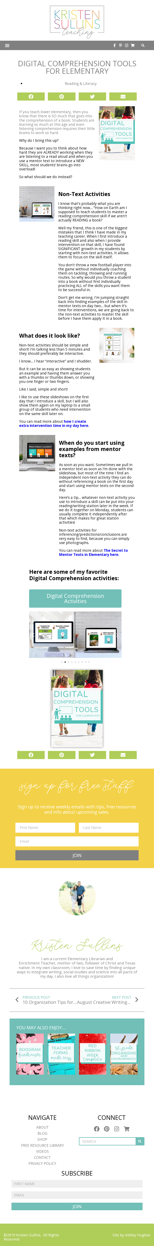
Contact (42, 1157)
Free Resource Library (42, 1145)
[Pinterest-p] (121, 45)
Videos (42, 1151)
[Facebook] (96, 1128)
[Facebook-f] (115, 45)
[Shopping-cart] (133, 45)
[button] (7, 45)
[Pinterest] (106, 1128)
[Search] (140, 1141)
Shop (42, 1139)
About (42, 1127)
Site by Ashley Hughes (131, 1235)
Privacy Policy (42, 1163)
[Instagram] (127, 45)
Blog (42, 1133)
